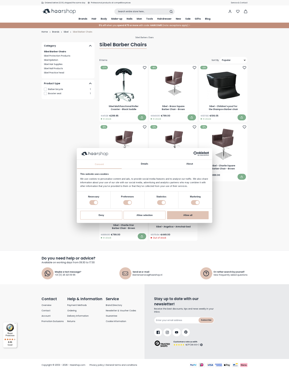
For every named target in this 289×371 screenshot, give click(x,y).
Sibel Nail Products (53, 68)
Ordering (71, 310)
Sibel (66, 31)
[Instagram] (167, 332)
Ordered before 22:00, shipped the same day (65, 2)
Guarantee (111, 315)
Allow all (187, 215)
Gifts (198, 18)
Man (139, 18)
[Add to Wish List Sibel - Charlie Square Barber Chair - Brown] (244, 127)
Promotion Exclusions (53, 321)
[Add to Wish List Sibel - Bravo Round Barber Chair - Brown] (144, 127)
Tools (149, 18)
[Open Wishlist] (238, 11)
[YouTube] (176, 332)
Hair (94, 18)
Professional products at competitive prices (111, 2)
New (178, 18)
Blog (207, 18)
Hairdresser (164, 18)
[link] (68, 89)
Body (104, 18)
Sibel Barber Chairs (55, 51)
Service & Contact (239, 2)
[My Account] (230, 11)
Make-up (116, 18)
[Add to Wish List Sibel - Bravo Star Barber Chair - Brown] (194, 127)
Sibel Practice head (54, 72)
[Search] (171, 11)
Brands (83, 18)
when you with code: (124, 25)
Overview (46, 305)
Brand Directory (114, 305)
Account (46, 315)
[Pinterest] (186, 332)
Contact (46, 310)
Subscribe (206, 320)
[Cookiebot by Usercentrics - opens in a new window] (196, 153)
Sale (188, 18)
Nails (129, 18)
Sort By (215, 60)
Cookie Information (116, 321)
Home (45, 31)
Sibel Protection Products (57, 55)
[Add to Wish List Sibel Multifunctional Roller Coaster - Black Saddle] (144, 67)
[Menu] (15, 324)
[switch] (127, 202)
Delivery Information (78, 315)
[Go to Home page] (61, 11)
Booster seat (69, 93)
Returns (71, 321)
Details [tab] (144, 163)
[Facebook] (158, 332)
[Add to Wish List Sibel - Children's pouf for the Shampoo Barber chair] (244, 67)
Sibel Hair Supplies (53, 64)
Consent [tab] (99, 164)
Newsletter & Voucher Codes (121, 310)
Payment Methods (77, 305)
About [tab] (189, 163)
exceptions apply (178, 25)
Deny (101, 215)
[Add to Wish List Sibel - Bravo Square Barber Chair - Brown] (194, 67)
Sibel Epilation (51, 59)
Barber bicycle (69, 89)
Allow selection (145, 215)
